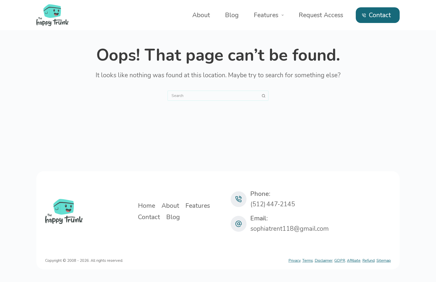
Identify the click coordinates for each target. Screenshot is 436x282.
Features (266, 15)
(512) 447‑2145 (272, 204)
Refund (368, 260)
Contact (380, 15)
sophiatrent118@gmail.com (289, 228)
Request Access (321, 15)
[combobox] (213, 96)
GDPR (339, 260)
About (201, 15)
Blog (232, 15)
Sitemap (383, 260)
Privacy (294, 260)
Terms (307, 260)
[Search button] (263, 95)
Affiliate (354, 260)
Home (146, 206)
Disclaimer (324, 260)
